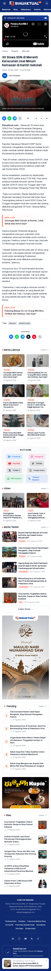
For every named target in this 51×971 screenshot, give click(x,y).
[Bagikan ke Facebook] (4, 118)
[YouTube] (25, 938)
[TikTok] (38, 938)
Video (6, 510)
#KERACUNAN (24, 323)
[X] (31, 938)
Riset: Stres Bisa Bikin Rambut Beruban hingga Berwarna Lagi (13, 435)
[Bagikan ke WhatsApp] (9, 118)
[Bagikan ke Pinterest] (34, 337)
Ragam (15, 51)
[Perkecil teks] (36, 118)
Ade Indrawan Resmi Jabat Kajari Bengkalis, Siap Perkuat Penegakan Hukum (33, 550)
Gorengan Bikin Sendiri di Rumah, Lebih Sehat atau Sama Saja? (24, 222)
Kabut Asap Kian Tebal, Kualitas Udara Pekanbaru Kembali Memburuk (27, 753)
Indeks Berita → (25, 609)
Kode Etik (9, 925)
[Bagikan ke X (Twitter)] (28, 337)
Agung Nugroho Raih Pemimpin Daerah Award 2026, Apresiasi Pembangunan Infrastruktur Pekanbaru (33, 567)
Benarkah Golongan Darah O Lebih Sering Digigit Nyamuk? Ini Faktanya (36, 406)
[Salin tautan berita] (40, 337)
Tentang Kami (10, 921)
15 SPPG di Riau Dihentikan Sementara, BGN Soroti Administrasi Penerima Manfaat (18, 868)
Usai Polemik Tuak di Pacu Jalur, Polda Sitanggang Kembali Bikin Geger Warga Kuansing (36, 517)
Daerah (22, 541)
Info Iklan (19, 928)
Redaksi (21, 921)
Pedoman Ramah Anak (24, 925)
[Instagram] (19, 938)
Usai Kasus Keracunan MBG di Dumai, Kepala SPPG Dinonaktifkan (27, 964)
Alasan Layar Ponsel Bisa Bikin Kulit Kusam (36, 434)
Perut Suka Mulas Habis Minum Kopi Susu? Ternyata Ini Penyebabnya (13, 406)
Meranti (25, 51)
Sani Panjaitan (14, 75)
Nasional (6, 9)
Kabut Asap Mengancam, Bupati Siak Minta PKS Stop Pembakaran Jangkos (27, 764)
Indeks (43, 350)
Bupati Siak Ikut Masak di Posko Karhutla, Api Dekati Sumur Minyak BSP (33, 535)
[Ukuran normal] (41, 118)
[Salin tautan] (20, 118)
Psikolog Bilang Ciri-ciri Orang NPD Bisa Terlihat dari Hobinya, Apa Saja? (24, 312)
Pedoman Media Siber (36, 921)
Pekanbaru (26, 9)
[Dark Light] (47, 3)
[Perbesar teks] (47, 118)
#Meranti (12, 323)
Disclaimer (41, 925)
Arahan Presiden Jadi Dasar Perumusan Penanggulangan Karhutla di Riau (18, 839)
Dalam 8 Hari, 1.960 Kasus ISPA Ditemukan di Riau (18, 882)
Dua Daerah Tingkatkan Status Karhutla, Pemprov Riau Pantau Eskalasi (32, 596)
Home (5, 51)
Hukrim (37, 9)
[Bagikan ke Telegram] (15, 118)
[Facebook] (13, 938)
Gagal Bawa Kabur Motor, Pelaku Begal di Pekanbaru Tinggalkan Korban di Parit (28, 740)
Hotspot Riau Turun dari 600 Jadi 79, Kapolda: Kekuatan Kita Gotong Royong (20, 854)
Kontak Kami (30, 928)
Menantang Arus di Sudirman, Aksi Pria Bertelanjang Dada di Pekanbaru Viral (32, 581)
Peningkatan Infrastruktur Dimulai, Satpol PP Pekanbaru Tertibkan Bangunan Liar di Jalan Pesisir (12, 517)
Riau (15, 9)
